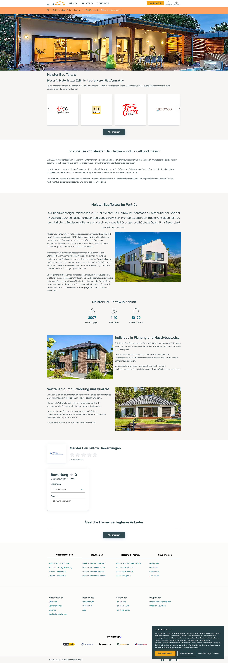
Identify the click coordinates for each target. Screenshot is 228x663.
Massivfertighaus (123, 575)
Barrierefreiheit (55, 605)
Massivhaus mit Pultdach (93, 571)
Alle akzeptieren (165, 653)
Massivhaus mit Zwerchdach (128, 563)
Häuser (73, 3)
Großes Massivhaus (57, 575)
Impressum (87, 605)
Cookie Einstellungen (58, 614)
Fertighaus (154, 563)
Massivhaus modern (124, 571)
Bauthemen (97, 555)
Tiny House (154, 575)
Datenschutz (88, 601)
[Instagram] (177, 659)
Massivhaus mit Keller (125, 567)
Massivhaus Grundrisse (59, 563)
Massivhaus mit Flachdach (93, 567)
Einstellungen (186, 653)
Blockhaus (154, 571)
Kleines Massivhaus (57, 571)
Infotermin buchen (157, 605)
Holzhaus (153, 567)
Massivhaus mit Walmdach (94, 575)
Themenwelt (103, 3)
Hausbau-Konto (123, 610)
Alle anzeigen (114, 132)
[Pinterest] (170, 659)
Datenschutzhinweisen (191, 647)
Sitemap (52, 610)
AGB (84, 610)
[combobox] (68, 501)
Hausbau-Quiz (155, 3)
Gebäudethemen (64, 554)
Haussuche (121, 601)
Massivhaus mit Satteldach (94, 563)
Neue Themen (165, 555)
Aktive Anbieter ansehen (111, 10)
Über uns (53, 601)
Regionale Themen (130, 555)
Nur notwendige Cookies (208, 653)
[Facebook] (162, 659)
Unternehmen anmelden (160, 601)
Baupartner (87, 3)
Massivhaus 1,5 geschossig (60, 567)
